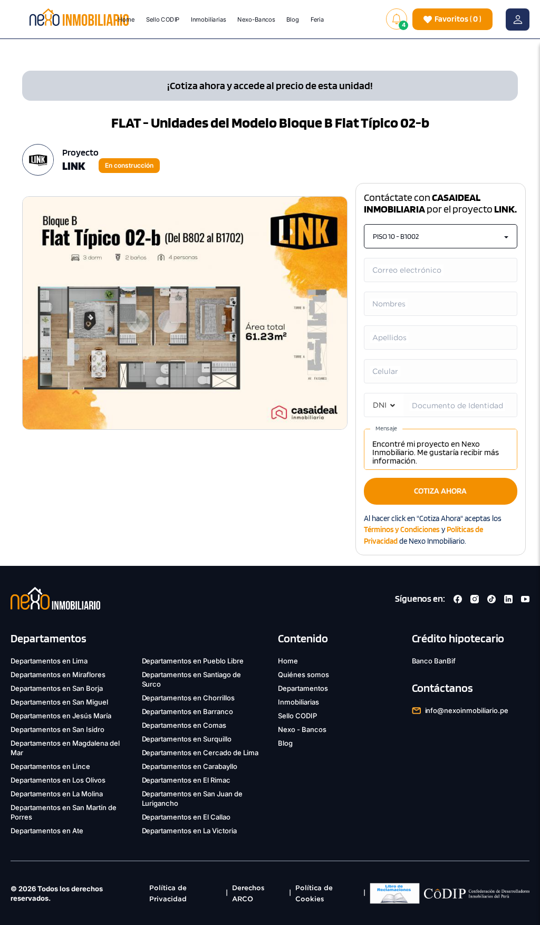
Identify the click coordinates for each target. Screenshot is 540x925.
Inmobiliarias (208, 19)
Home (126, 19)
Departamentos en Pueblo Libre (193, 661)
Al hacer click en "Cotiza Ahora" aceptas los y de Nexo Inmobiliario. (433, 530)
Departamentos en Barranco (188, 711)
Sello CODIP (163, 19)
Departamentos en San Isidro (57, 729)
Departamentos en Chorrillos (188, 697)
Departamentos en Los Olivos (58, 780)
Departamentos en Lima (49, 661)
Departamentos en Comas (184, 725)
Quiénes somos (303, 674)
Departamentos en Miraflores (58, 674)
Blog (293, 19)
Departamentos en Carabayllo (190, 766)
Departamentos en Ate (47, 830)
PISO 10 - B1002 (396, 236)
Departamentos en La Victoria (189, 830)
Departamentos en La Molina (57, 793)
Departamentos (303, 688)
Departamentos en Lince (50, 766)
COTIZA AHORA (440, 491)
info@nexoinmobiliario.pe (467, 710)
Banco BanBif (434, 661)
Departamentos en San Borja (57, 688)
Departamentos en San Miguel (59, 702)
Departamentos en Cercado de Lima (200, 752)
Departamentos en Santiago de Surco (192, 679)
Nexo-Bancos (256, 19)
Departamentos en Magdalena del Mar (65, 748)
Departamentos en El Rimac (186, 780)
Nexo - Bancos (302, 729)
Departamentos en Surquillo (187, 739)
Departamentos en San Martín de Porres (64, 812)
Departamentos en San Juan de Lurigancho (192, 798)
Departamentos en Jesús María (61, 715)
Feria (317, 19)
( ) (458, 19)
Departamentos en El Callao (186, 817)
